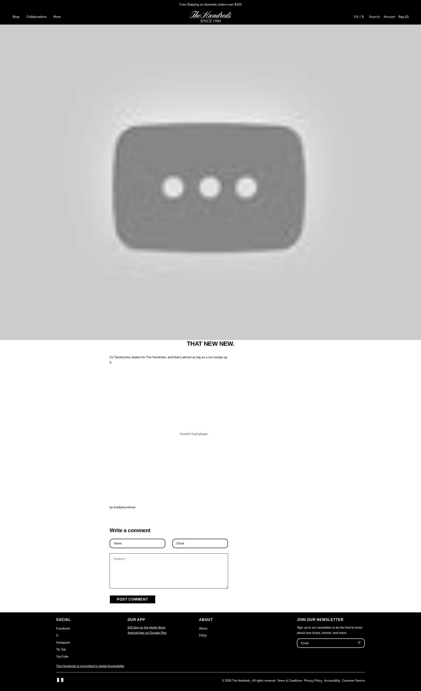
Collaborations (36, 16)
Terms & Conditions (289, 680)
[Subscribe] (358, 643)
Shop (16, 16)
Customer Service (353, 680)
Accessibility (332, 680)
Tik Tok (61, 649)
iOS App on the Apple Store (146, 627)
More (57, 16)
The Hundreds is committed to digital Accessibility (90, 666)
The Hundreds (241, 680)
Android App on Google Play (147, 632)
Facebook (63, 628)
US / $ (359, 16)
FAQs (203, 635)
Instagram (63, 642)
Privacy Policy (313, 680)
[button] (403, 16)
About (203, 628)
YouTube (62, 656)
